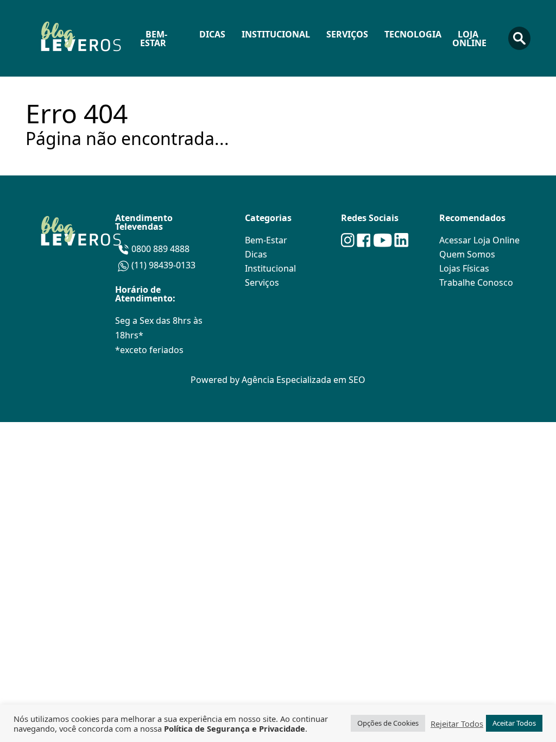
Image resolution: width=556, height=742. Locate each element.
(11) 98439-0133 (163, 265)
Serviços (347, 34)
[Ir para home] (80, 38)
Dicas (212, 34)
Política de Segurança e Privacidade (234, 728)
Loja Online (469, 38)
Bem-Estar (153, 38)
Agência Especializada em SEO (303, 380)
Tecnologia (412, 34)
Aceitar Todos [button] (514, 723)
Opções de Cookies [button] (388, 723)
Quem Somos (467, 254)
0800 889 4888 (160, 249)
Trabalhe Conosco (476, 282)
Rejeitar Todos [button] (457, 723)
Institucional (276, 34)
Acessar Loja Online (479, 240)
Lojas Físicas (464, 268)
